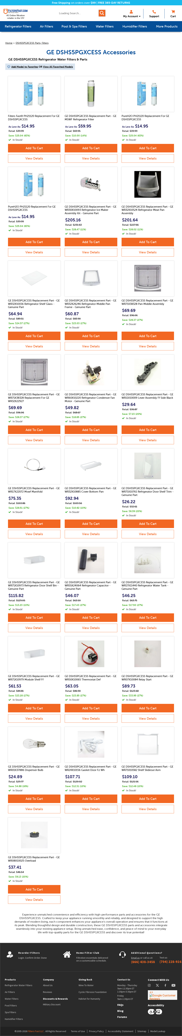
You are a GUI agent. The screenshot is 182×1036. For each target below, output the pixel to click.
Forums (122, 1017)
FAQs (120, 1005)
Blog (120, 1011)
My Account (130, 16)
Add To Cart (34, 148)
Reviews (47, 992)
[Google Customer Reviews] (162, 995)
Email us (135, 957)
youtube (173, 985)
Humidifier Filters (14, 1019)
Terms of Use (78, 1031)
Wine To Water (86, 985)
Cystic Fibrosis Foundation (93, 992)
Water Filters (11, 998)
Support (154, 16)
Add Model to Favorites (24, 66)
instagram (149, 985)
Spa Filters (10, 1012)
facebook (165, 985)
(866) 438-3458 (143, 962)
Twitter (157, 985)
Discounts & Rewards (55, 998)
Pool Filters (11, 1005)
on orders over (74, 2)
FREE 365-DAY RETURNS (114, 2)
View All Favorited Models (58, 66)
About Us (48, 985)
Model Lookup (157, 1031)
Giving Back (85, 979)
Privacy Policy (96, 1031)
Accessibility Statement (120, 1031)
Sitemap (141, 1031)
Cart (173, 16)
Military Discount (51, 1004)
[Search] (102, 13)
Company (48, 979)
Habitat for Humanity (89, 998)
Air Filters (10, 992)
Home (8, 43)
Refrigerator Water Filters (18, 985)
